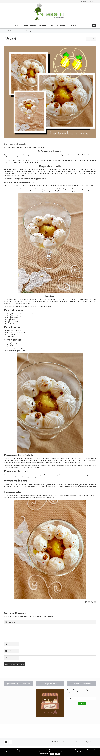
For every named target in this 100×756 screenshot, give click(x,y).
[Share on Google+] (92, 602)
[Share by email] (95, 602)
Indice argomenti (58, 25)
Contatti (74, 25)
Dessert (12, 31)
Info (57, 754)
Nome (10, 644)
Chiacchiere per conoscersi (35, 25)
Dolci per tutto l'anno (39, 147)
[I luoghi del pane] (50, 703)
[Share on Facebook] (86, 602)
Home (17, 25)
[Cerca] (94, 25)
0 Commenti (18, 147)
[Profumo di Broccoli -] (49, 13)
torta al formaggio (25, 155)
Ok (52, 754)
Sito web (10, 658)
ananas (46, 155)
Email (10, 651)
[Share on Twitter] (89, 602)
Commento (11, 622)
